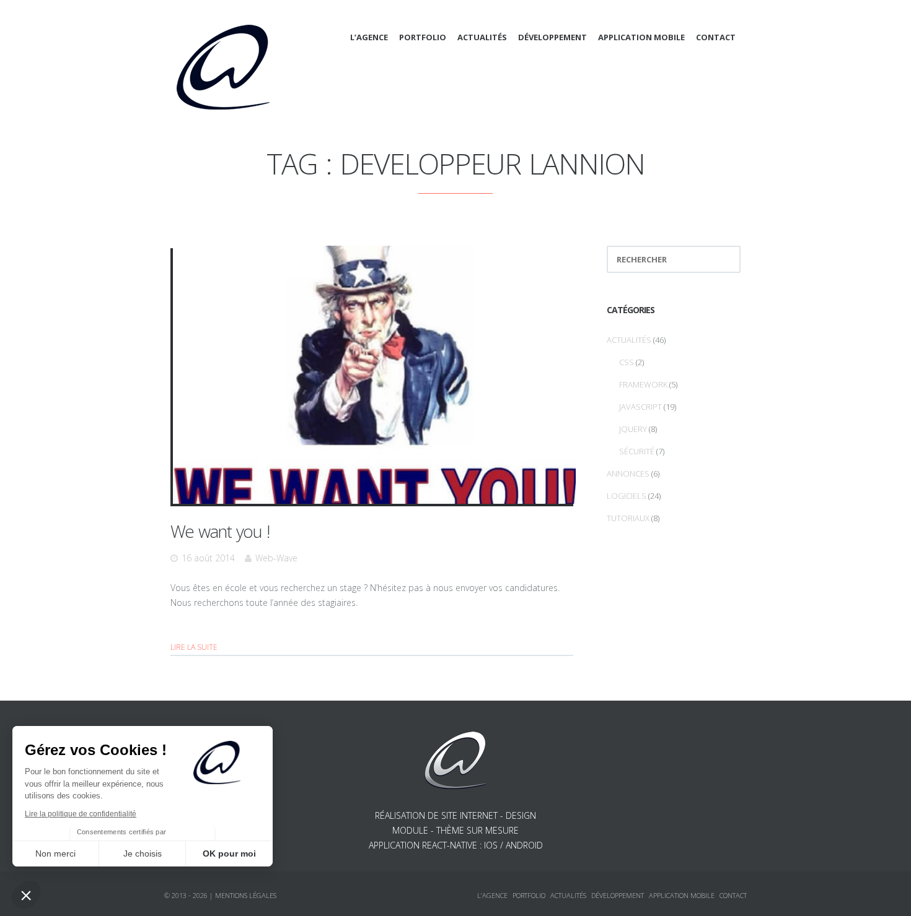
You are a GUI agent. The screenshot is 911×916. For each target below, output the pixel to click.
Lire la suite (194, 647)
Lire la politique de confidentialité (80, 814)
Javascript (640, 406)
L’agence (369, 37)
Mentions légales (245, 895)
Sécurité (636, 451)
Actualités (482, 37)
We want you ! (219, 531)
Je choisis (142, 853)
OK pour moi (229, 853)
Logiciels (626, 495)
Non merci (55, 853)
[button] (26, 895)
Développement (552, 37)
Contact (716, 37)
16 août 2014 (208, 558)
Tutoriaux (628, 518)
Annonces (628, 473)
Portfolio (422, 37)
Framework (643, 384)
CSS (626, 362)
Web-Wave (276, 558)
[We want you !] (374, 375)
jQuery (633, 428)
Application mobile (641, 37)
